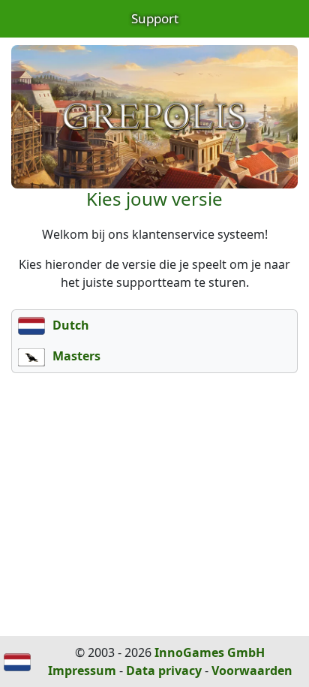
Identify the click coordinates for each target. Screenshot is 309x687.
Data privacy (164, 670)
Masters (75, 356)
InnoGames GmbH (209, 652)
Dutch (69, 325)
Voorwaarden (252, 670)
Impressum (82, 670)
